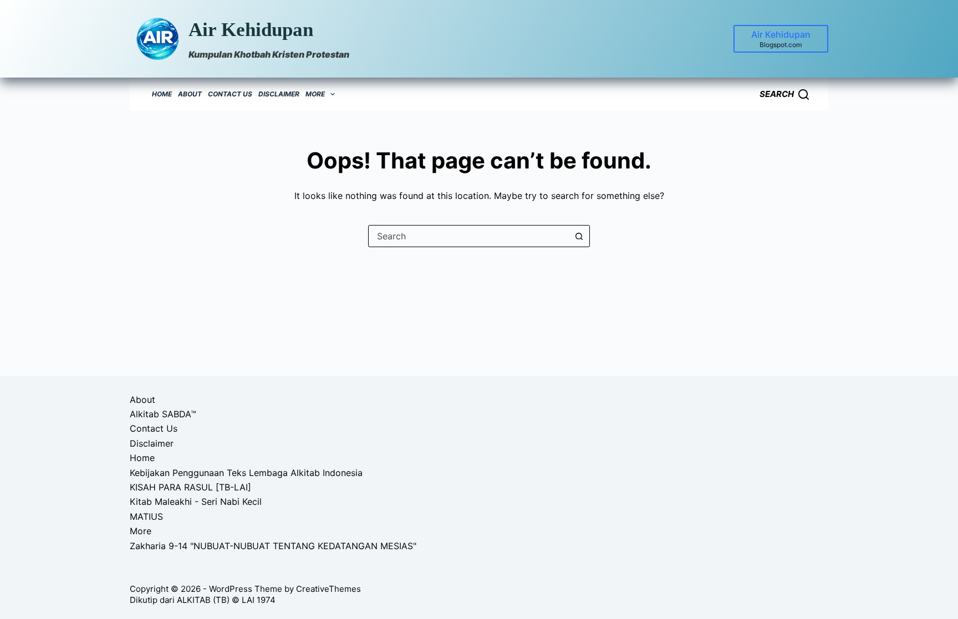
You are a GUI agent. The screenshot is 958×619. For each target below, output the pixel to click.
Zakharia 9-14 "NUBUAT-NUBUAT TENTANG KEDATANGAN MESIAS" (273, 545)
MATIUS (146, 516)
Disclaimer (278, 94)
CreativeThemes (328, 589)
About (190, 94)
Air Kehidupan (250, 29)
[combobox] (468, 236)
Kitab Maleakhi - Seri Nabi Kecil (196, 501)
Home (162, 94)
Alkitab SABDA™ (163, 414)
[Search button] (578, 236)
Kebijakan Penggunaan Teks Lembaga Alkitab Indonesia (246, 472)
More (315, 94)
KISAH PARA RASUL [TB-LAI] (190, 487)
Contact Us (230, 94)
